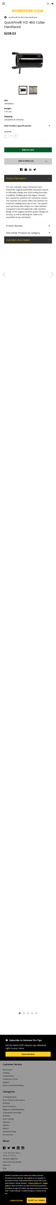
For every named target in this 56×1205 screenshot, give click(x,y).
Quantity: (8, 131)
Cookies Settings (16, 1200)
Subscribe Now (28, 1054)
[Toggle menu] (3, 3)
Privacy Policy (33, 1183)
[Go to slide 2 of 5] (52, 274)
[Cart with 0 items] (52, 3)
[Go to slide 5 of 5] (4, 274)
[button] (28, 125)
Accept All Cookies (36, 1200)
